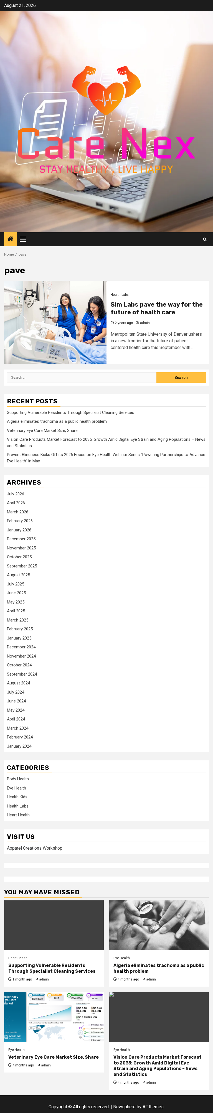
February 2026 (20, 520)
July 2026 (15, 493)
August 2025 (18, 574)
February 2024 (20, 737)
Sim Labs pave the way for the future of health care (157, 308)
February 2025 (20, 628)
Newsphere (124, 1106)
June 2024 (16, 701)
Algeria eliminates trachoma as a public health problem (57, 421)
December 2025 (21, 538)
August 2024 (18, 683)
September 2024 (22, 674)
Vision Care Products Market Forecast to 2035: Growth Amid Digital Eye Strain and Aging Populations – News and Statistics (157, 1066)
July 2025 (15, 584)
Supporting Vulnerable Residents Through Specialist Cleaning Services (70, 412)
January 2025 (19, 638)
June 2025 (16, 592)
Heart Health (18, 815)
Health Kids (17, 796)
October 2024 (19, 665)
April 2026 (16, 502)
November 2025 (21, 548)
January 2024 (19, 746)
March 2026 (17, 512)
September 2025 (22, 566)
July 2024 (15, 692)
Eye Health (16, 788)
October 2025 (19, 556)
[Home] (10, 239)
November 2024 (21, 656)
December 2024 (21, 647)
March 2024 (17, 728)
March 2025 (17, 620)
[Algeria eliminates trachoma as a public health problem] (159, 925)
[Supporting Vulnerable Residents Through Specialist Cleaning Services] (54, 925)
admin (145, 323)
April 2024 (16, 719)
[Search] (204, 239)
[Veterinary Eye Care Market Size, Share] (54, 1017)
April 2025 (16, 610)
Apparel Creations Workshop (34, 848)
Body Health (18, 778)
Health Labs (120, 295)
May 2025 (15, 602)
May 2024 (15, 710)
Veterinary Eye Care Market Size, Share (42, 430)
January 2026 (19, 530)
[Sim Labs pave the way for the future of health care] (55, 322)
